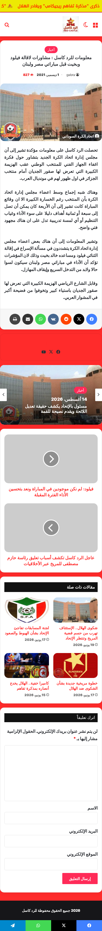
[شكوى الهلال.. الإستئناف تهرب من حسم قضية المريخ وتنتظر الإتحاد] (75, 609)
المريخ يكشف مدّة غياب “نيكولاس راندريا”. (57, 410)
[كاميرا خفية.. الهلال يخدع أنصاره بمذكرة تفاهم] (26, 665)
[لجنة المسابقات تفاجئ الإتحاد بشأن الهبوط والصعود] (26, 609)
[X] (78, 319)
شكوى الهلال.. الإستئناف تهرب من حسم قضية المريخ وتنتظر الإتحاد (78, 633)
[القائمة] (95, 26)
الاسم (93, 808)
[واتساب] (40, 319)
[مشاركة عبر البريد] (27, 319)
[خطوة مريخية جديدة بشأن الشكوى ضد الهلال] (75, 665)
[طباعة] (15, 319)
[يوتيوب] (44, 352)
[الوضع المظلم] (85, 26)
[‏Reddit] (66, 319)
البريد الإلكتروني (83, 831)
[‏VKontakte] (53, 319)
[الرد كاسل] (71, 24)
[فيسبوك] (91, 319)
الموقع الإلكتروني (82, 854)
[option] (51, 395)
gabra (70, 75)
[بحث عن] (7, 26)
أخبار (51, 49)
